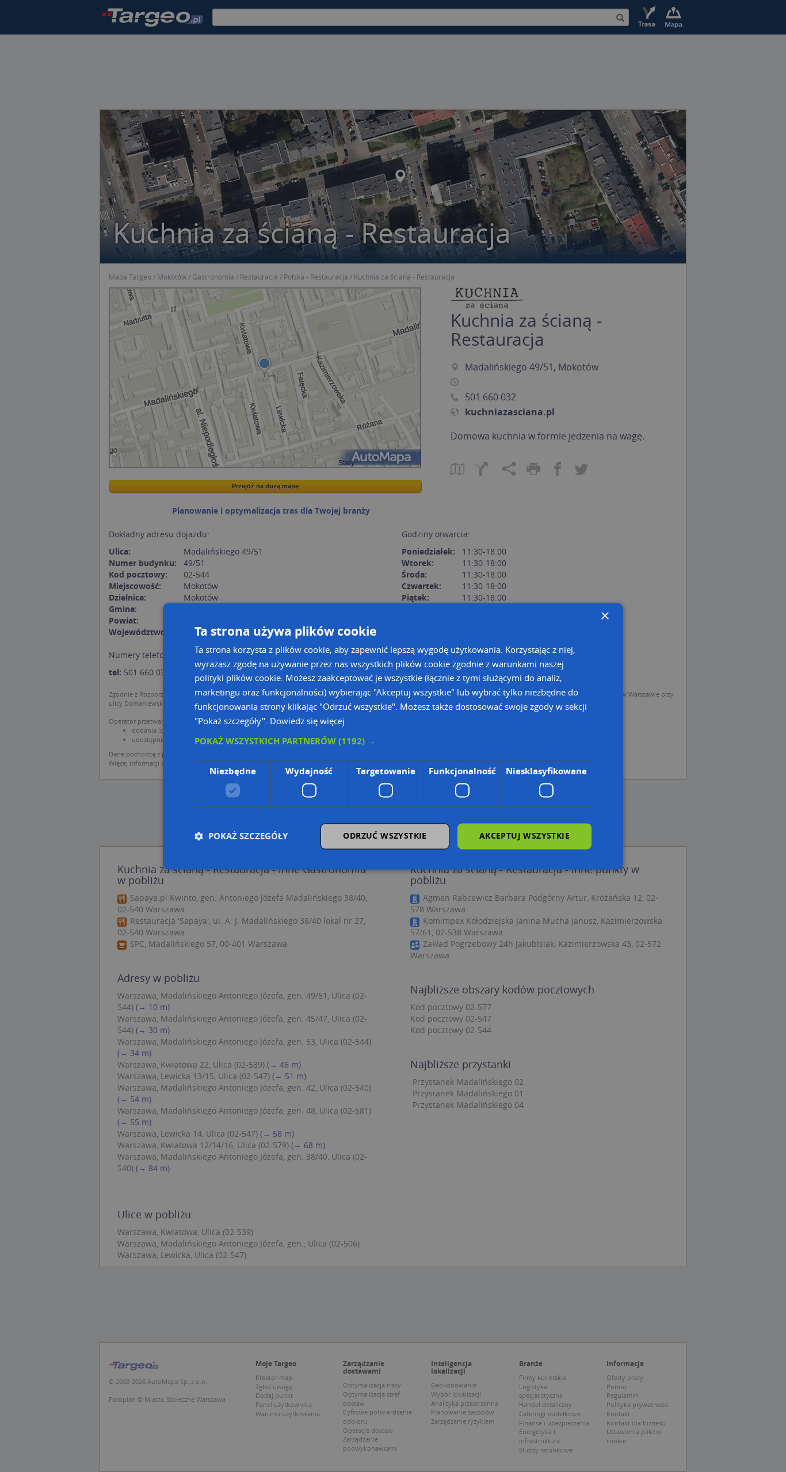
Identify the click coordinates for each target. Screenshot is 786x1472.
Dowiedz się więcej (307, 721)
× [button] (604, 616)
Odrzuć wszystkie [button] (384, 835)
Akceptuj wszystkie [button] (524, 835)
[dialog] (393, 736)
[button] (393, 742)
